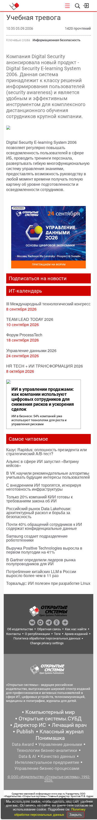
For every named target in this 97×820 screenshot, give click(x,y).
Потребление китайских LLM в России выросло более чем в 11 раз (41, 573)
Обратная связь (49, 629)
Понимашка (50, 738)
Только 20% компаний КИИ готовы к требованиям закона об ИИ (39, 499)
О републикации (37, 634)
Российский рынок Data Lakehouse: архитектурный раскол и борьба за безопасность (38, 512)
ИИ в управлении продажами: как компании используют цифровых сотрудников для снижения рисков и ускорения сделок (42, 399)
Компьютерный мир (50, 712)
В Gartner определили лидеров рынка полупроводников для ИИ (41, 562)
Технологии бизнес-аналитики (47, 750)
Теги (57, 634)
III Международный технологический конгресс (48, 304)
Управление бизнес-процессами (46, 768)
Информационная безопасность (56, 40)
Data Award (23, 744)
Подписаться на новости (38, 278)
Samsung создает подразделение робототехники (37, 538)
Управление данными (60, 744)
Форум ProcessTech (24, 335)
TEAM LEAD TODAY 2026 (29, 319)
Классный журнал (62, 732)
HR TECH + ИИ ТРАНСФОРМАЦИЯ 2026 (44, 366)
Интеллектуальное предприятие (47, 762)
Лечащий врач (69, 725)
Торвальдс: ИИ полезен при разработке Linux (48, 583)
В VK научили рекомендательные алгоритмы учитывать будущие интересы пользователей (48, 475)
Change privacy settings (47, 643)
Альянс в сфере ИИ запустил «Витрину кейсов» (42, 463)
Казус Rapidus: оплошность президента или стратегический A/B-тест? (46, 451)
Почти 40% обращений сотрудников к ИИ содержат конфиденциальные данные (44, 526)
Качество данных (58, 756)
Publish (25, 732)
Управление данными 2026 (31, 350)
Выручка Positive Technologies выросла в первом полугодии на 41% (44, 550)
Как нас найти (76, 629)
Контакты (13, 634)
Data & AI (27, 756)
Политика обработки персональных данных (46, 638)
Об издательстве (20, 629)
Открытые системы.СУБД (50, 719)
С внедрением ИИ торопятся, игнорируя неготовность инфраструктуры (43, 487)
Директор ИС (30, 725)
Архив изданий (76, 634)
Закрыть (75, 815)
